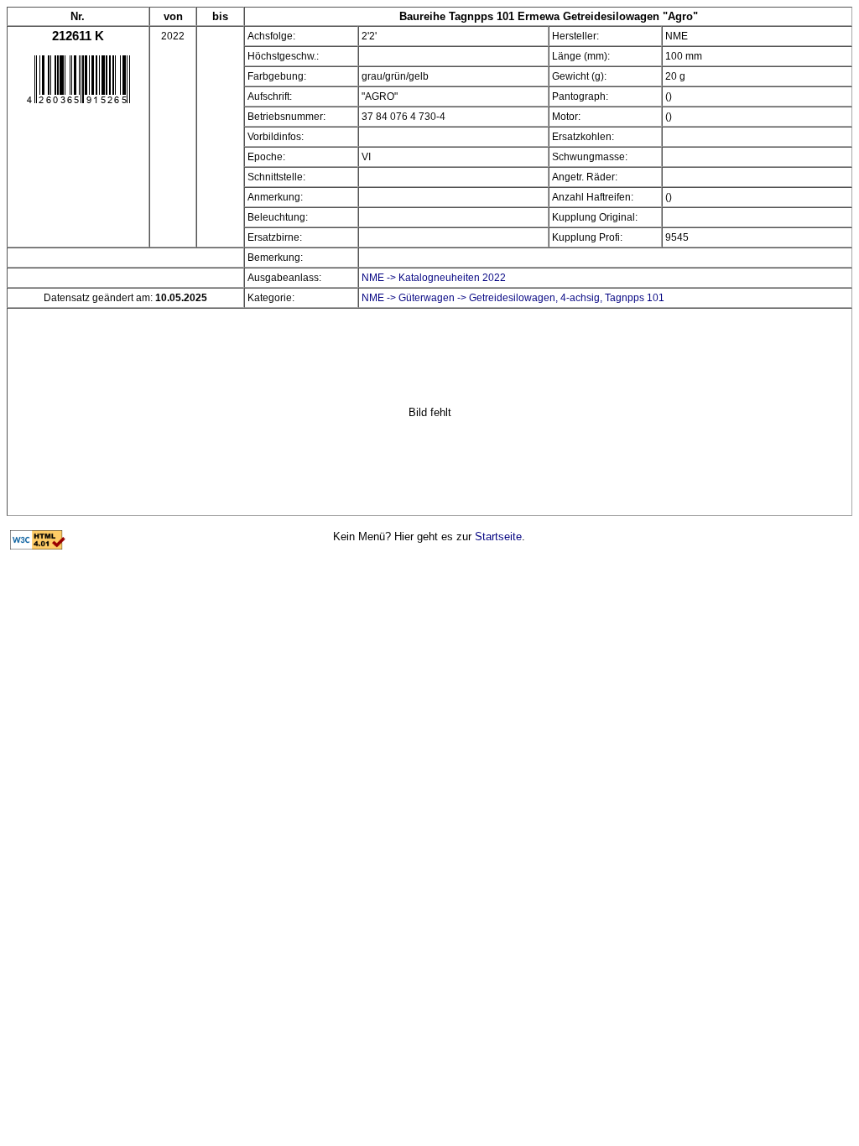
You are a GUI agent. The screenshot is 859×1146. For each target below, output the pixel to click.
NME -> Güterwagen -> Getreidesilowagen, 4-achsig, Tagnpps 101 (513, 298)
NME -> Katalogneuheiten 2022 (434, 278)
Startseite (498, 536)
